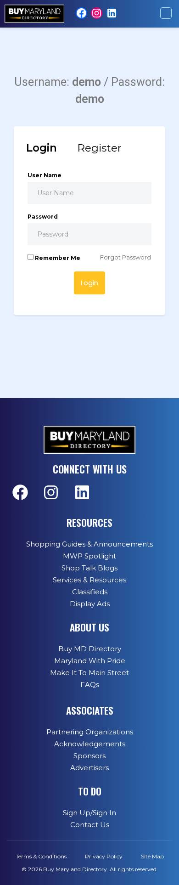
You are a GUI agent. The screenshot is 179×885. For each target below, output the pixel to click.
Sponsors (89, 755)
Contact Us (89, 824)
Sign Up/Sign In (89, 812)
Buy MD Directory (89, 648)
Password (43, 216)
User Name (45, 175)
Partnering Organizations (89, 731)
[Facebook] (81, 13)
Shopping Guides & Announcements (89, 544)
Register (99, 147)
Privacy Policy (104, 856)
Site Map (152, 856)
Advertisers (89, 767)
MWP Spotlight (89, 556)
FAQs (89, 684)
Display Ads (90, 603)
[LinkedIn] (111, 13)
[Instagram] (96, 13)
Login (41, 147)
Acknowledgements (89, 743)
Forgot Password (125, 257)
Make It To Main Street (89, 672)
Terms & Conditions (41, 856)
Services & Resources (89, 579)
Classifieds (89, 591)
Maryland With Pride (89, 660)
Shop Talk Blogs (89, 568)
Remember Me (57, 257)
